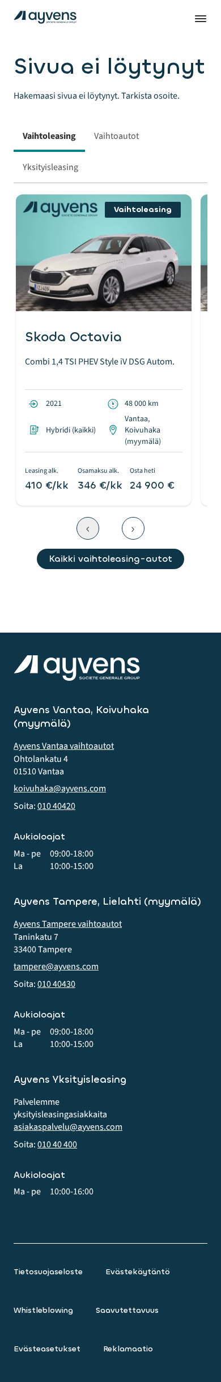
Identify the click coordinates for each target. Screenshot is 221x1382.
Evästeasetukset (47, 1348)
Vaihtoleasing (49, 136)
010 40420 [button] (56, 806)
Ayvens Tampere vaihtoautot (68, 924)
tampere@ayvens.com (56, 966)
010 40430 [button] (56, 984)
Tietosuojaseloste (48, 1271)
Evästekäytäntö (137, 1271)
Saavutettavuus (127, 1310)
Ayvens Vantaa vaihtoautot (64, 746)
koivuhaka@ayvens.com (60, 788)
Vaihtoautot (116, 136)
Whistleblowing (43, 1310)
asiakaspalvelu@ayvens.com (68, 1127)
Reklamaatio (128, 1348)
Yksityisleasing (50, 167)
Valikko (200, 19)
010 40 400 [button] (57, 1144)
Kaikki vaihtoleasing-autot (110, 559)
